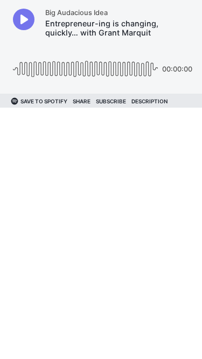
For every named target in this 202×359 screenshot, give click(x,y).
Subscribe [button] (111, 101)
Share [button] (81, 101)
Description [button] (149, 101)
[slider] (85, 65)
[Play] (23, 19)
